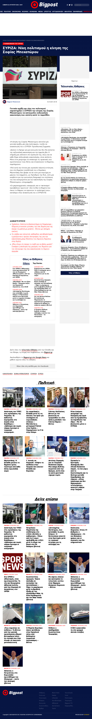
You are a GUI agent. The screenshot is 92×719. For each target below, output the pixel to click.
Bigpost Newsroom (13, 102)
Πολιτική (42, 695)
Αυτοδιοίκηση (56, 701)
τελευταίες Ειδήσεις (29, 350)
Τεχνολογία (69, 693)
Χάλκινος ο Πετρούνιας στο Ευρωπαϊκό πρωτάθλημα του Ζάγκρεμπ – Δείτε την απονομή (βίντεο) (20, 307)
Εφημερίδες (69, 706)
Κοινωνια (33, 12)
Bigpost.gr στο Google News (35, 357)
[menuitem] (7, 12)
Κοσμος (25, 12)
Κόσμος (41, 701)
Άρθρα (41, 708)
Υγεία (54, 708)
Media (40, 12)
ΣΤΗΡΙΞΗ (34, 374)
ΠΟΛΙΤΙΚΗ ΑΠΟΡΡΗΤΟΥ (26, 714)
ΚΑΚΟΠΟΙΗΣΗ (8, 374)
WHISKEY (86, 714)
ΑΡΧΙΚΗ (4, 40)
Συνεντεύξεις (43, 706)
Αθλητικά (55, 703)
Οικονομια (16, 12)
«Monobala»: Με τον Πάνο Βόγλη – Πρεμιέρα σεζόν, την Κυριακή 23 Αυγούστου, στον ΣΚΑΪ (21, 284)
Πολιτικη (7, 12)
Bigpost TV (69, 703)
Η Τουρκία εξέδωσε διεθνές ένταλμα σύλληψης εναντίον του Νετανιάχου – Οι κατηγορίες (42, 313)
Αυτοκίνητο (56, 706)
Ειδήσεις (26, 263)
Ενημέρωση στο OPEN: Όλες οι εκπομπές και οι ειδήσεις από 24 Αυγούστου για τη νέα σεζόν (42, 272)
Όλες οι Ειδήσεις (74, 273)
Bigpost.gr (48, 352)
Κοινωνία (42, 703)
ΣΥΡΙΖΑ (40, 374)
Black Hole (55, 693)
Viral (66, 695)
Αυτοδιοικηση (57, 12)
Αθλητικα (68, 12)
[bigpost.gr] (44, 8)
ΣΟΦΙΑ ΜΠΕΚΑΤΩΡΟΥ (21, 374)
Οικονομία (42, 698)
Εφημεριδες (77, 12)
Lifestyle (47, 12)
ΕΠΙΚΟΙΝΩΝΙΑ (38, 714)
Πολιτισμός (69, 698)
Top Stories (37, 263)
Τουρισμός (68, 701)
